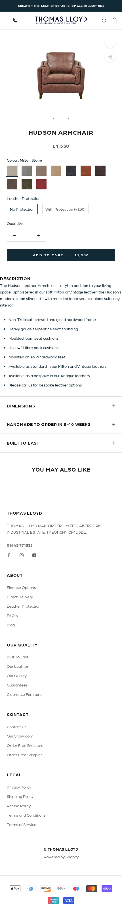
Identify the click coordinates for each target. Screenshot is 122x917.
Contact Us (16, 726)
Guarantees (17, 685)
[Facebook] (9, 555)
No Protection (22, 209)
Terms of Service (21, 824)
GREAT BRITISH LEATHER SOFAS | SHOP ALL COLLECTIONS (61, 5)
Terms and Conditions (26, 815)
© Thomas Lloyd (61, 849)
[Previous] (53, 118)
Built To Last (17, 656)
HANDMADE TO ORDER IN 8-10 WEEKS (49, 424)
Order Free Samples (25, 754)
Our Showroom (20, 736)
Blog (11, 624)
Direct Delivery (20, 596)
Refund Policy (19, 805)
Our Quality (17, 675)
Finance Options (21, 587)
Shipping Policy (20, 796)
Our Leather (17, 666)
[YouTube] (34, 555)
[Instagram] (22, 555)
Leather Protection (24, 606)
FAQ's (12, 615)
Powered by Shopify (61, 856)
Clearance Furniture (24, 694)
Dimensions (21, 405)
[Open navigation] (8, 20)
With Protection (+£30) (65, 209)
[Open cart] (114, 20)
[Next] (69, 118)
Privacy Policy (19, 787)
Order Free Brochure (25, 745)
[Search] (104, 20)
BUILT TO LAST (23, 442)
